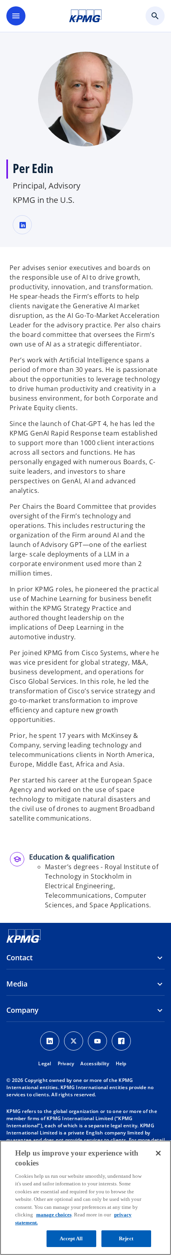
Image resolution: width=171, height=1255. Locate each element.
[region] (85, 1197)
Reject (126, 1238)
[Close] (158, 1153)
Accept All (71, 1238)
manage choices (54, 1215)
